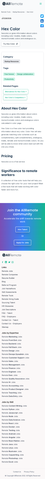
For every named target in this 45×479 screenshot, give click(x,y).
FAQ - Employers (9, 316)
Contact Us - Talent (10, 320)
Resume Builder (8, 278)
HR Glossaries (7, 306)
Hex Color (30, 12)
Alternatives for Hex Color (15, 92)
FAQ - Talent (7, 313)
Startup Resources (19, 12)
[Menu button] (40, 4)
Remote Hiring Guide (10, 299)
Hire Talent (22, 229)
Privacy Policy (29, 472)
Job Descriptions (9, 309)
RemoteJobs (12, 337)
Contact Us (17, 472)
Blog (3, 281)
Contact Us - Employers (12, 323)
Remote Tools (5, 12)
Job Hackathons (9, 288)
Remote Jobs (7, 271)
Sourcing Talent (8, 302)
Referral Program (9, 285)
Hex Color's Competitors (14, 97)
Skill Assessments (9, 292)
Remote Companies (10, 274)
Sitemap (5, 327)
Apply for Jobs (22, 243)
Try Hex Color (9, 44)
